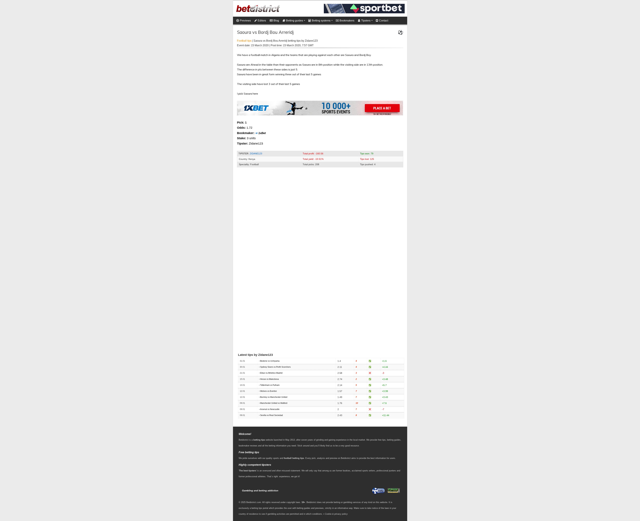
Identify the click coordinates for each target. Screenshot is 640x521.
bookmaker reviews (248, 445)
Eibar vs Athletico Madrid (271, 373)
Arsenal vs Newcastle (270, 409)
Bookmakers (347, 20)
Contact (383, 20)
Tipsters (365, 20)
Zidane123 (256, 153)
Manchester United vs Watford (273, 403)
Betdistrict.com (253, 502)
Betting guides (294, 20)
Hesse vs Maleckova (269, 379)
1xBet (262, 133)
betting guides (393, 440)
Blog (276, 20)
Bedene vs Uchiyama (270, 361)
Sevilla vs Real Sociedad (271, 415)
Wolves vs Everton (268, 391)
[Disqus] (320, 213)
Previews (245, 20)
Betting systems (321, 20)
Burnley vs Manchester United (273, 397)
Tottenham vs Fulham (270, 385)
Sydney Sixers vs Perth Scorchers (275, 367)
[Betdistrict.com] (258, 8)
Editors (262, 20)
